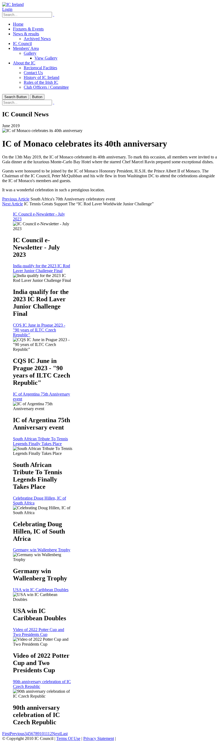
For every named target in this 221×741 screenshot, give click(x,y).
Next (56, 733)
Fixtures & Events (28, 29)
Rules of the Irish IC (41, 82)
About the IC (24, 63)
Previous (17, 733)
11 (46, 733)
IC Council (22, 43)
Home (18, 24)
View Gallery (45, 58)
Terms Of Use (68, 738)
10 (42, 733)
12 (50, 733)
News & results (26, 34)
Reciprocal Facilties (40, 67)
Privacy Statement (98, 738)
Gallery (30, 53)
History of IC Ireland (41, 77)
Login (7, 9)
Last (64, 733)
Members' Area (26, 48)
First (6, 733)
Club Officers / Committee (46, 87)
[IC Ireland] (13, 4)
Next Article (12, 204)
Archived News (37, 38)
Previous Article (15, 199)
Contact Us (33, 72)
